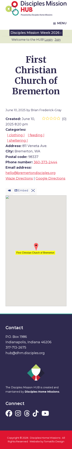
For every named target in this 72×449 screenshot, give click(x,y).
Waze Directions (19, 178)
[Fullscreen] (33, 191)
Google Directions (50, 178)
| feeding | (36, 135)
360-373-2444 (45, 162)
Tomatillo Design (54, 441)
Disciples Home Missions (42, 391)
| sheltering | (17, 141)
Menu (61, 23)
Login (48, 39)
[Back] (9, 191)
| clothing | (16, 135)
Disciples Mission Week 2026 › (36, 33)
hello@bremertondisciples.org (31, 173)
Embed (23, 190)
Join (58, 39)
